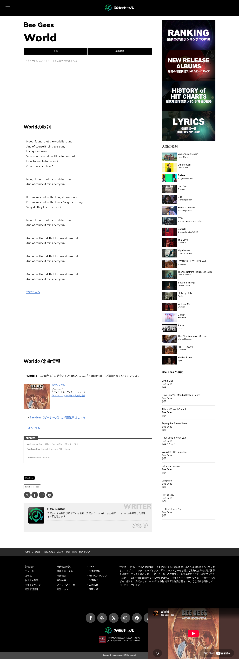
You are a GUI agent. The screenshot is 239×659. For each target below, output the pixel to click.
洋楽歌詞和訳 (64, 566)
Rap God (182, 186)
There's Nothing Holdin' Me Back (195, 271)
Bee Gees (29, 478)
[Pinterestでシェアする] (49, 495)
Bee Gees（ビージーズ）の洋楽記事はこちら (58, 417)
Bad (180, 196)
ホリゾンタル (58, 385)
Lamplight (167, 480)
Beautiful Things (186, 282)
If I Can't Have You (171, 509)
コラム (28, 575)
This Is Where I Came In (174, 409)
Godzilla (182, 229)
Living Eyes (167, 380)
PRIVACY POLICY (98, 575)
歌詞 (55, 51)
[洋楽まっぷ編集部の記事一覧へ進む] (36, 515)
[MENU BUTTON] (8, 8)
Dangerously (184, 164)
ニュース (29, 571)
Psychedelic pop (32, 487)
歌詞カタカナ (168, 444)
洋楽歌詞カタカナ (66, 571)
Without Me (184, 304)
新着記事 (29, 566)
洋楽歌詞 (61, 575)
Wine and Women (171, 466)
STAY (180, 218)
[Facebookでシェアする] (34, 495)
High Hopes (184, 250)
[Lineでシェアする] (42, 495)
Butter (181, 325)
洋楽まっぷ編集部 (56, 508)
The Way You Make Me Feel (192, 336)
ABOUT (93, 566)
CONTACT (94, 580)
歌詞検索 (61, 580)
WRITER (93, 584)
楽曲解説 (120, 51)
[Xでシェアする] (27, 495)
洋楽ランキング (33, 584)
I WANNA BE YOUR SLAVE (192, 261)
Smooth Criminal (186, 207)
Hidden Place (185, 357)
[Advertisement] (88, 92)
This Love (183, 239)
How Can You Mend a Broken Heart (181, 395)
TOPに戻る (33, 292)
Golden (181, 314)
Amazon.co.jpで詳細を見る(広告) (68, 395)
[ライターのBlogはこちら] (145, 525)
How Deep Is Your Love (174, 437)
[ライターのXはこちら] (134, 525)
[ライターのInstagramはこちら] (139, 525)
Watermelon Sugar (188, 154)
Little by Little (185, 293)
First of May (168, 494)
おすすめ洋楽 (32, 580)
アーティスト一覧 (66, 584)
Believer (182, 175)
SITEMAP (94, 589)
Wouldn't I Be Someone (174, 452)
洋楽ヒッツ (62, 589)
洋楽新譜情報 (32, 589)
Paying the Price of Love (174, 423)
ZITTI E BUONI (185, 346)
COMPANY (94, 571)
